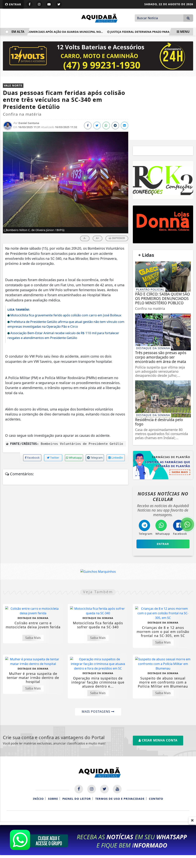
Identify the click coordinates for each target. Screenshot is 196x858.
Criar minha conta (159, 740)
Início (38, 798)
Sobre (53, 798)
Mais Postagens (96, 711)
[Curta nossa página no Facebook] (78, 789)
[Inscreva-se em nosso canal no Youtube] (117, 789)
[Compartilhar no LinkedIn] (124, 125)
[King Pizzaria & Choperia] (163, 224)
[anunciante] (163, 180)
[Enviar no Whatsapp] (106, 125)
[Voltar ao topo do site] (190, 514)
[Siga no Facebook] (29, 4)
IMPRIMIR (118, 238)
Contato (156, 798)
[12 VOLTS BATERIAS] (98, 55)
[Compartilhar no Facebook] (87, 125)
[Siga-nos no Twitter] (104, 789)
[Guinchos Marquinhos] (98, 571)
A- (84, 238)
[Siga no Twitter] (59, 4)
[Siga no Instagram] (39, 4)
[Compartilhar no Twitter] (97, 125)
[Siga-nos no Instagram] (91, 789)
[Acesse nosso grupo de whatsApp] (98, 840)
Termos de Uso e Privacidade (120, 798)
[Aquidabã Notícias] (98, 18)
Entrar (14, 4)
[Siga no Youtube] (49, 4)
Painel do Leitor (76, 798)
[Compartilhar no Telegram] (115, 125)
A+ (97, 238)
